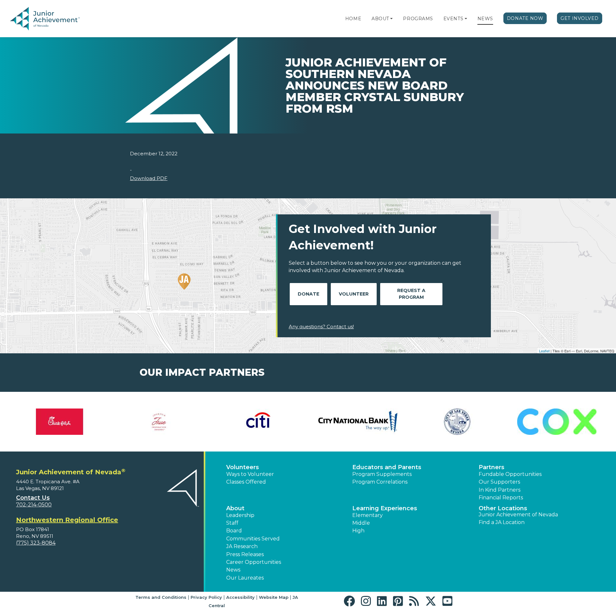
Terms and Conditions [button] (160, 597)
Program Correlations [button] (379, 482)
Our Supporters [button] (499, 482)
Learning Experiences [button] (384, 508)
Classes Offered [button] (246, 482)
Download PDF (148, 178)
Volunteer (354, 294)
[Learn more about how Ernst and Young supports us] (358, 421)
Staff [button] (232, 523)
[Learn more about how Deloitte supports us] (159, 421)
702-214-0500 (34, 505)
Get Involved (579, 18)
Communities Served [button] (253, 539)
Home (353, 19)
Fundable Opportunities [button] (510, 474)
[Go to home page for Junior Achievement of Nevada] (46, 19)
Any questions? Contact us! (321, 326)
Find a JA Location (502, 522)
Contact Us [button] (33, 498)
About (380, 19)
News (485, 19)
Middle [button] (361, 523)
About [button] (235, 508)
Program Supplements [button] (382, 474)
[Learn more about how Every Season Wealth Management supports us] (457, 421)
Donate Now (525, 18)
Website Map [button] (273, 597)
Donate (308, 294)
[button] (391, 19)
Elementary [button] (367, 515)
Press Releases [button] (245, 554)
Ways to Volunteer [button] (250, 474)
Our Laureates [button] (245, 578)
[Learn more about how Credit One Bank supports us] (59, 421)
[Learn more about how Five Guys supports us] (557, 421)
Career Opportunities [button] (253, 562)
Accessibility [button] (240, 597)
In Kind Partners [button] (499, 490)
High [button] (358, 531)
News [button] (233, 570)
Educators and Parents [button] (386, 467)
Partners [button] (491, 467)
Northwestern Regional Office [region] (67, 520)
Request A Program (411, 294)
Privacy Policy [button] (206, 597)
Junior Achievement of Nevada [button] (518, 515)
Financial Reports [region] (501, 498)
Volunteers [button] (242, 467)
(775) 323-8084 (36, 543)
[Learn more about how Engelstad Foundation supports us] (258, 421)
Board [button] (234, 531)
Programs (418, 19)
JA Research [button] (242, 546)
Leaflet (544, 350)
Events (453, 19)
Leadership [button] (240, 515)
